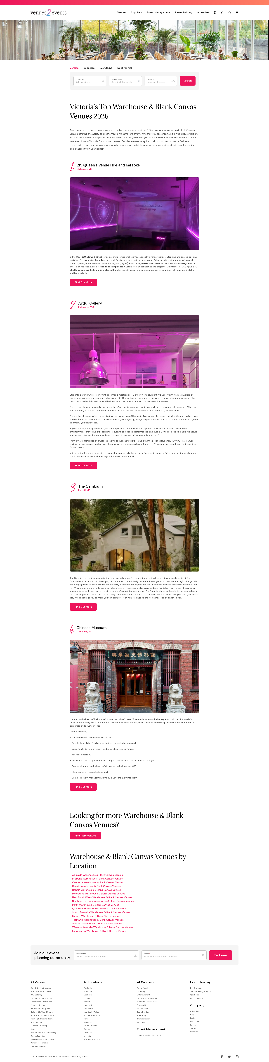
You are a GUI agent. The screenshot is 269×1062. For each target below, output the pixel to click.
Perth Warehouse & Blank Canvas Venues (95, 904)
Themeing (141, 1015)
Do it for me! (124, 68)
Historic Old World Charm (42, 1012)
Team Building (143, 1012)
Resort (33, 1029)
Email (147, 954)
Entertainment (143, 995)
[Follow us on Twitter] (229, 1056)
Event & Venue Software (147, 998)
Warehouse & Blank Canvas (43, 1039)
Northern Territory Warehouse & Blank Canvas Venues (103, 901)
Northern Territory (92, 1015)
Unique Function (38, 1036)
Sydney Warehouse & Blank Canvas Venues (96, 916)
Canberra (88, 995)
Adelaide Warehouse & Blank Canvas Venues (97, 875)
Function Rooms (38, 1005)
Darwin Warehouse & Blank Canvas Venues (96, 886)
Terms (193, 1028)
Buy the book (196, 988)
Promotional (142, 1008)
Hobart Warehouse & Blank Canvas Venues (96, 889)
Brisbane (88, 991)
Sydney (87, 1029)
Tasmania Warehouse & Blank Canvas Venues (98, 919)
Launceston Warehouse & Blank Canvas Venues (99, 931)
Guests (150, 79)
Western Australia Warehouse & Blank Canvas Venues (102, 927)
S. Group (85, 1056)
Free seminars (196, 998)
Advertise (203, 12)
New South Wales (91, 1012)
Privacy (193, 1025)
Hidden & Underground (41, 1008)
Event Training (183, 12)
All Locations (93, 982)
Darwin (87, 998)
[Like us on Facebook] (221, 1056)
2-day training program (200, 991)
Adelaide (88, 988)
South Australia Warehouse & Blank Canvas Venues (101, 912)
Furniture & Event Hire (146, 1001)
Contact (194, 1032)
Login (192, 1018)
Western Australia (92, 1039)
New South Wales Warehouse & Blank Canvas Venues (102, 897)
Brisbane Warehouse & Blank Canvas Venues (97, 878)
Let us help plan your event (149, 1035)
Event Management (158, 12)
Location (80, 79)
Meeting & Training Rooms (42, 1019)
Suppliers (136, 12)
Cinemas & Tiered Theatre (42, 998)
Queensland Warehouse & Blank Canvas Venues (99, 908)
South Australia (90, 1025)
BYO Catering (36, 995)
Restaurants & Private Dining (43, 1032)
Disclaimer (195, 1021)
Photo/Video (142, 1005)
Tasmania (88, 1032)
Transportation (143, 1019)
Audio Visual (142, 988)
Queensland (89, 1022)
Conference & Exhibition (41, 1001)
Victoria (87, 1036)
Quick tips (194, 995)
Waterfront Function (39, 1043)
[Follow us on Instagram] (237, 1056)
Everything (105, 68)
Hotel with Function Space (42, 1015)
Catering (141, 991)
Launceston (89, 1005)
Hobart (87, 1001)
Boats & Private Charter (41, 991)
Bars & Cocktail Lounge (41, 988)
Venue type (116, 79)
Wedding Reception (39, 1046)
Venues (121, 12)
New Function (36, 1022)
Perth (86, 1019)
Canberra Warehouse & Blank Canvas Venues (98, 882)
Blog (192, 1014)
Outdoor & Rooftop (39, 1025)
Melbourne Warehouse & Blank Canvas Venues (98, 893)
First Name (81, 954)
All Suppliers (145, 982)
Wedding (141, 1022)
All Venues (38, 982)
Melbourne (88, 1008)
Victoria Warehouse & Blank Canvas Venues (97, 923)
